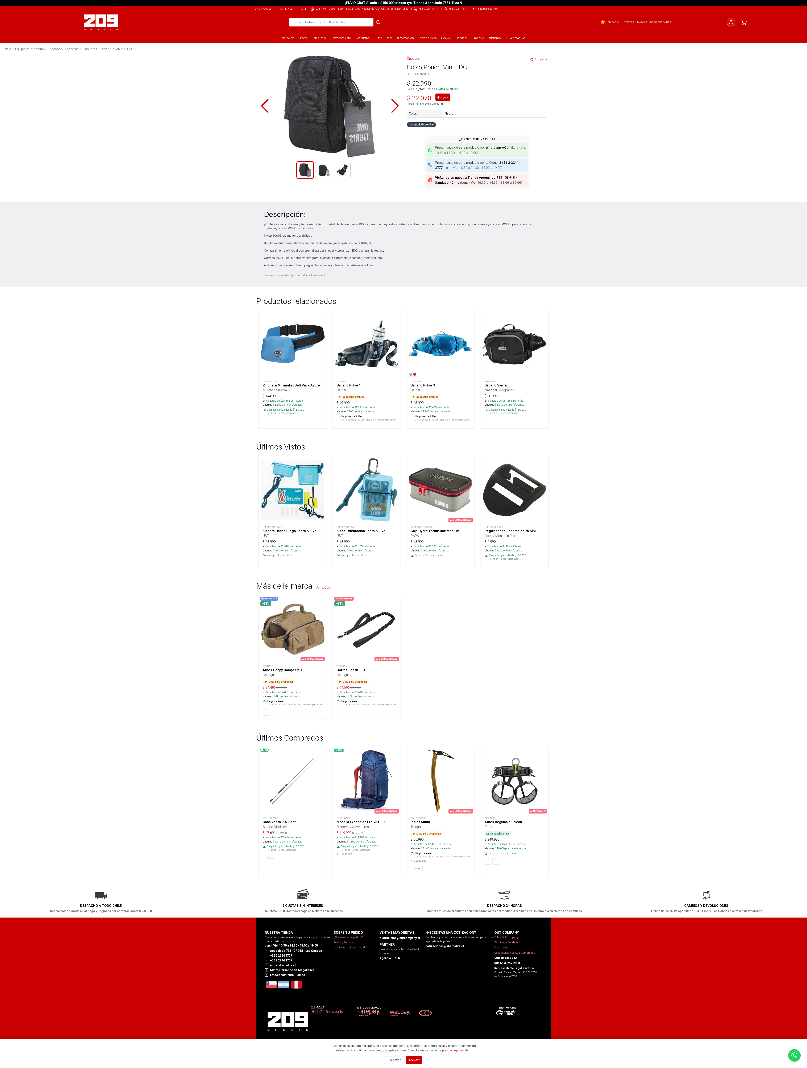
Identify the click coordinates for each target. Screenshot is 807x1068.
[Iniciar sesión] (731, 22)
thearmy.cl (284, 8)
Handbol (461, 38)
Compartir (540, 59)
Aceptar (414, 1060)
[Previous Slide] (264, 106)
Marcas (642, 22)
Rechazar (394, 1060)
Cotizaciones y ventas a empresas (514, 953)
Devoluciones (501, 947)
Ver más (514, 38)
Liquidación (613, 22)
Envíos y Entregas (344, 942)
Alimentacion (405, 38)
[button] (329, 105)
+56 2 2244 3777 (458, 8)
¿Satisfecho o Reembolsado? (350, 947)
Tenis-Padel (319, 38)
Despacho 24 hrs (660, 22)
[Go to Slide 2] (323, 170)
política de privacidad (456, 1050)
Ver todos (323, 587)
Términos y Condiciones (508, 942)
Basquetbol (362, 38)
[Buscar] (378, 22)
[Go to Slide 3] (342, 170)
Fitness (303, 38)
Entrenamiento (341, 38)
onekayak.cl (263, 8)
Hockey (446, 38)
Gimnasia (477, 38)
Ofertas (629, 22)
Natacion (288, 38)
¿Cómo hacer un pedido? (348, 937)
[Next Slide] (395, 106)
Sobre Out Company (506, 937)
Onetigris (413, 58)
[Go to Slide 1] (305, 170)
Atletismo (494, 38)
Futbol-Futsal (383, 38)
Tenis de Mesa (427, 38)
